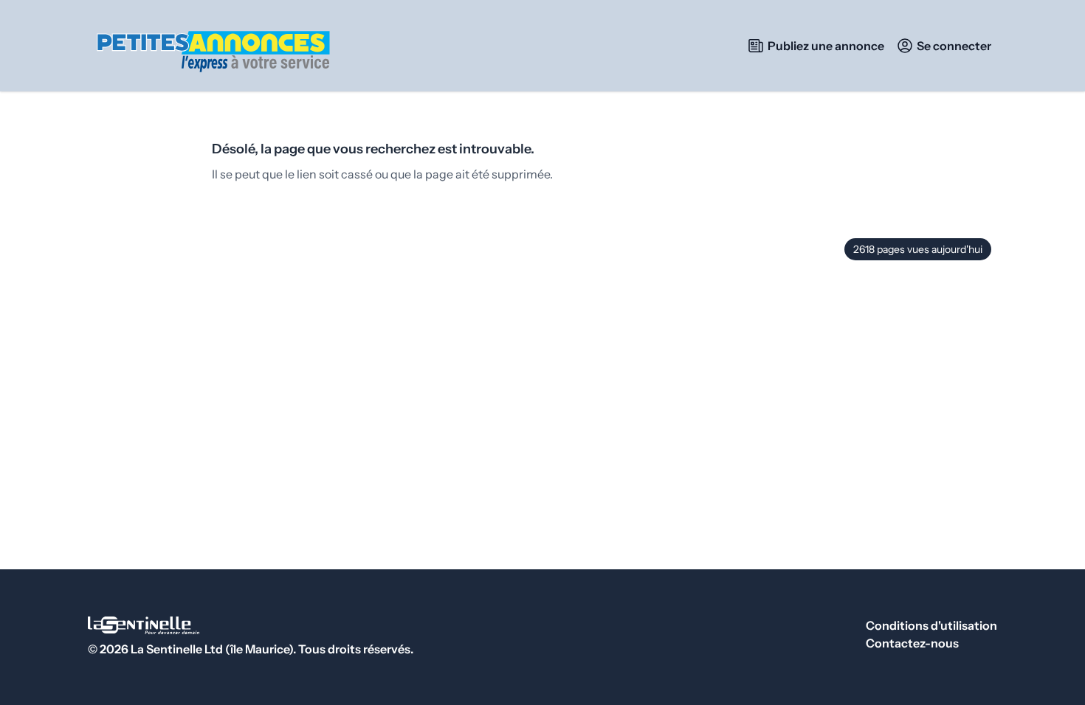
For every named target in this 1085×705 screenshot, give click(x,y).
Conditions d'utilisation (931, 625)
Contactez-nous (912, 643)
